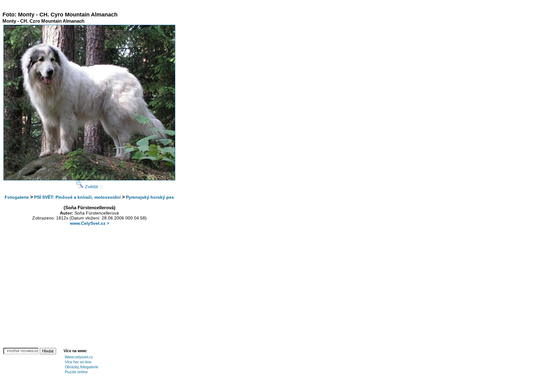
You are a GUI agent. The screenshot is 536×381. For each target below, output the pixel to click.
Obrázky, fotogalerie (81, 367)
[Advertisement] (115, 4)
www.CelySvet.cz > (89, 223)
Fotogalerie (17, 197)
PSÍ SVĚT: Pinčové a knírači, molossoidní (77, 197)
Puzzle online (76, 372)
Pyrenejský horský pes (150, 197)
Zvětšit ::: (93, 186)
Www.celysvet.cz (79, 357)
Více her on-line (78, 362)
